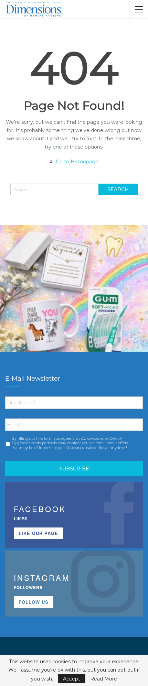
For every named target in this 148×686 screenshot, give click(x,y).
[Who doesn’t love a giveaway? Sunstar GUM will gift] (74, 299)
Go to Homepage (76, 162)
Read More (103, 678)
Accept (71, 679)
